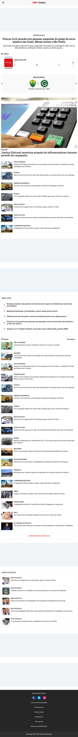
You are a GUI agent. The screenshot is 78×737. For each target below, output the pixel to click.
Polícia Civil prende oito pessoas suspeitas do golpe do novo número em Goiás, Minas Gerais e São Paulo (39, 40)
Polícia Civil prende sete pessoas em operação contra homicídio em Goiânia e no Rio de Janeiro (40, 322)
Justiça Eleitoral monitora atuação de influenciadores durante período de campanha (39, 154)
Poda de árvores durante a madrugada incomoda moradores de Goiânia (41, 462)
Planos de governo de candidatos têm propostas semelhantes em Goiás (38, 601)
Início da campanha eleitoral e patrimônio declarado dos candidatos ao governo (41, 611)
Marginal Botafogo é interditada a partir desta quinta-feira (32, 311)
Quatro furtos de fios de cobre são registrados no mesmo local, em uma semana (44, 175)
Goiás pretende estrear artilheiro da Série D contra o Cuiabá (36, 345)
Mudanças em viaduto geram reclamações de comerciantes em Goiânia (41, 472)
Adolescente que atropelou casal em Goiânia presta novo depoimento (36, 316)
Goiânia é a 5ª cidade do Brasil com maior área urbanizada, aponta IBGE (37, 329)
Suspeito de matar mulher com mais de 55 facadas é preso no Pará (39, 494)
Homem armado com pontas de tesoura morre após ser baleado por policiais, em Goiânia (39, 305)
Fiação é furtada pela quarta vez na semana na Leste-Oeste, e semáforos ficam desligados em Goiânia (44, 165)
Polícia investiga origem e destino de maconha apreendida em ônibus (41, 451)
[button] (8, 63)
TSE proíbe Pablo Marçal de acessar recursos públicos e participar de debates (43, 525)
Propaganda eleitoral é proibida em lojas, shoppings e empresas (38, 504)
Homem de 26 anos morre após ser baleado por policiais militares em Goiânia (43, 217)
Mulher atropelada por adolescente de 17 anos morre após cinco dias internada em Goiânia (44, 441)
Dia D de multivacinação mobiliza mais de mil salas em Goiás (37, 515)
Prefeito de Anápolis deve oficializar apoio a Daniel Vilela (36, 207)
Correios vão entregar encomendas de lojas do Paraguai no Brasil (39, 186)
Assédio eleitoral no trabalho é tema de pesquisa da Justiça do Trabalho (38, 590)
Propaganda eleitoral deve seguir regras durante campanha (37, 228)
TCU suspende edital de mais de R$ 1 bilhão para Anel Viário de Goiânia (41, 196)
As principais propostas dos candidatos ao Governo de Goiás (34, 621)
